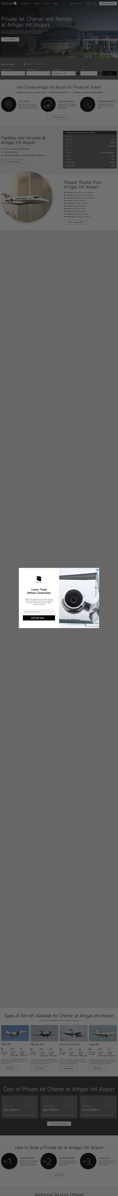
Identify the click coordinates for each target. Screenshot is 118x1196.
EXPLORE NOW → (39, 618)
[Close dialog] (97, 570)
